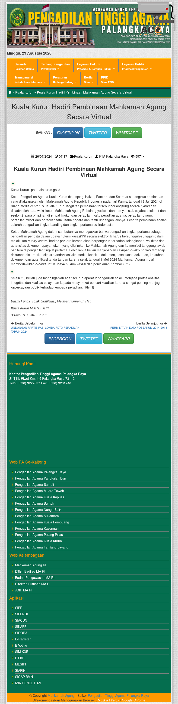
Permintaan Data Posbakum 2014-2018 (138, 327)
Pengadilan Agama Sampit (34, 484)
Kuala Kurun (24, 92)
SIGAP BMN (24, 676)
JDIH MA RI (23, 590)
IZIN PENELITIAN (28, 683)
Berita (88, 79)
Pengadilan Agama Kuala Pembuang (42, 522)
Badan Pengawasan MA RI (34, 577)
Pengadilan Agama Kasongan (37, 528)
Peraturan (63, 79)
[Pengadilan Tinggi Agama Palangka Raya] (10, 92)
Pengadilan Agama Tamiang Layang (41, 547)
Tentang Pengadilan (55, 66)
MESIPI (20, 664)
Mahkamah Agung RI (30, 565)
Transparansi (28, 79)
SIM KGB (21, 651)
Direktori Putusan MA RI (32, 583)
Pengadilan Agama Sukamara (37, 515)
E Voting (21, 645)
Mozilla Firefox (108, 700)
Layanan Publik (135, 66)
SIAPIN (20, 670)
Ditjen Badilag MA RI (30, 571)
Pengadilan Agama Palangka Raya (40, 472)
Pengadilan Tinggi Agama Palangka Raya (118, 695)
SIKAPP (20, 626)
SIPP (18, 607)
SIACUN (21, 620)
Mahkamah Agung (61, 695)
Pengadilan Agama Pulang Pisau (39, 534)
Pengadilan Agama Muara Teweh (39, 490)
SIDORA (21, 632)
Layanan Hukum (94, 66)
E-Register (23, 639)
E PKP (19, 657)
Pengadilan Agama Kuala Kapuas (39, 497)
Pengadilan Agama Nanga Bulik (38, 509)
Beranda (24, 66)
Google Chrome (133, 700)
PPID (107, 79)
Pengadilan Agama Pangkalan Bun (40, 478)
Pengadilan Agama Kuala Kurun (38, 541)
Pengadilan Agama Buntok (34, 503)
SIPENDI (21, 614)
